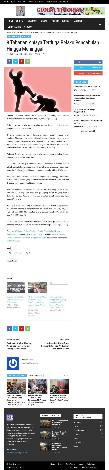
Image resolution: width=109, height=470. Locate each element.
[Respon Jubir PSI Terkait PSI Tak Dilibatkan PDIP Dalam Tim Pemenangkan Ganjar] (37, 386)
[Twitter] (15, 61)
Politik (55, 21)
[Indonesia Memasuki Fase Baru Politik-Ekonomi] (45, 435)
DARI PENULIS (35, 375)
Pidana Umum (21, 32)
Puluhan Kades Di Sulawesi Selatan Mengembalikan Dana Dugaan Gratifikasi (87, 98)
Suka (99, 62)
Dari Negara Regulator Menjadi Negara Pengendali (60, 422)
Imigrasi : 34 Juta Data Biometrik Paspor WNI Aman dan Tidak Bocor (55, 346)
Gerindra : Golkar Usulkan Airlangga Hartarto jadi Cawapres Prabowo (19, 346)
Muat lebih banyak (87, 131)
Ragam (76, 438)
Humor (30, 2)
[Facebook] (9, 61)
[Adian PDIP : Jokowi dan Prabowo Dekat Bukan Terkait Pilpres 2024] (59, 386)
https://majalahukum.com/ (30, 363)
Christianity (39, 2)
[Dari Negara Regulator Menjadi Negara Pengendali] (45, 424)
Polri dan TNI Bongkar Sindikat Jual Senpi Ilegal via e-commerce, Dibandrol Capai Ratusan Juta (16, 400)
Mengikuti (96, 68)
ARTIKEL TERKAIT (17, 375)
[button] (100, 24)
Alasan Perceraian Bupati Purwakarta (87, 87)
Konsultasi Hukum (66, 2)
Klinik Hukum (79, 430)
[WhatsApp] (27, 61)
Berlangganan (94, 73)
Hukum (43, 21)
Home (6, 2)
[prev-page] (64, 375)
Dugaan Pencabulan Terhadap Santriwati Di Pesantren (15, 299)
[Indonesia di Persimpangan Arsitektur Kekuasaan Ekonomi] (45, 447)
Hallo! (13, 2)
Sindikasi (32, 21)
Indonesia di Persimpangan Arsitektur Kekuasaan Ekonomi (59, 446)
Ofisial (76, 90)
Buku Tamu (21, 2)
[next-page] (67, 375)
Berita (19, 21)
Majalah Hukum (37, 234)
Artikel (78, 21)
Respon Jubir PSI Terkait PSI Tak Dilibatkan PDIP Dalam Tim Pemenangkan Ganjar (37, 400)
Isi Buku (28, 26)
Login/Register (51, 2)
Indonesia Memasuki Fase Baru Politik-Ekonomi (59, 434)
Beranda (10, 32)
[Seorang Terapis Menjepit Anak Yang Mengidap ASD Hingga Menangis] (59, 287)
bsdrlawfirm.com (13, 241)
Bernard (77, 104)
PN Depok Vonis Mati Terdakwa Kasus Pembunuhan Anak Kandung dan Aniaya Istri (37, 302)
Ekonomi (77, 434)
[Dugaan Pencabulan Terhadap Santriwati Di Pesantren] (16, 287)
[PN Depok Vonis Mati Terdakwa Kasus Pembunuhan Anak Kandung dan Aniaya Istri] (37, 287)
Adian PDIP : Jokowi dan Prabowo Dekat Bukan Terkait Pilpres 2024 (59, 398)
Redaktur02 (17, 54)
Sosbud (65, 21)
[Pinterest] (21, 61)
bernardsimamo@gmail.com (17, 453)
